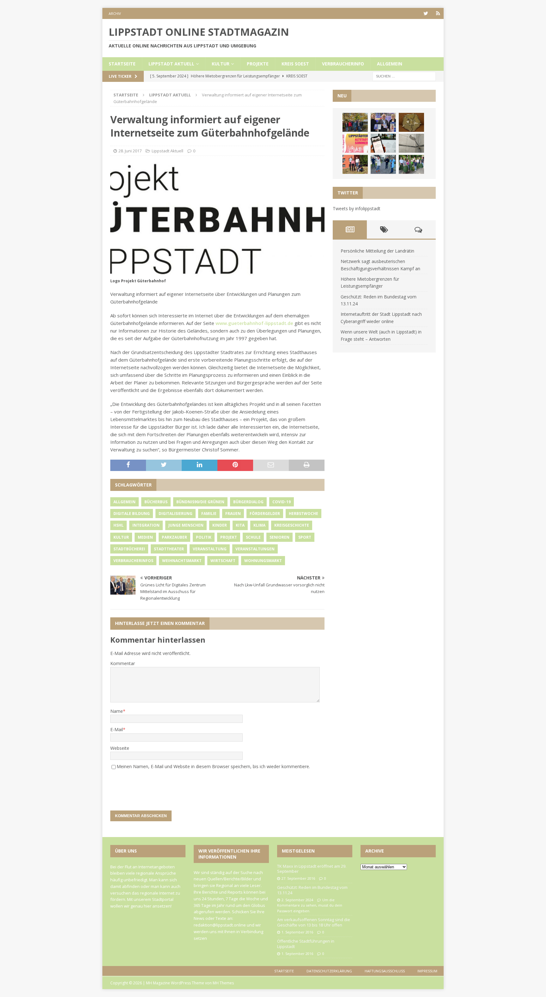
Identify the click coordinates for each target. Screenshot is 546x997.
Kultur (220, 64)
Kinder (219, 525)
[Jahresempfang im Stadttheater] (411, 122)
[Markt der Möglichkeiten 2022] (383, 122)
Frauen (233, 513)
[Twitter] (425, 13)
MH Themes (223, 983)
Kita (240, 525)
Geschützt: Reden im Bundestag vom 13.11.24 (312, 890)
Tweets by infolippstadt (356, 208)
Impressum (427, 971)
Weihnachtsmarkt (182, 560)
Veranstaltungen (255, 549)
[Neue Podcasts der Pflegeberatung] (383, 164)
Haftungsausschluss (385, 971)
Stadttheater (169, 549)
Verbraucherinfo (343, 64)
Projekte (258, 64)
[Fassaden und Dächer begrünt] (355, 164)
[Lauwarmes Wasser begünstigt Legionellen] (411, 143)
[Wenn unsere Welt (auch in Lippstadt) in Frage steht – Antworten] (355, 122)
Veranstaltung (210, 549)
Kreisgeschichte (291, 525)
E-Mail (116, 729)
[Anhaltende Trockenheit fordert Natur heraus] (411, 164)
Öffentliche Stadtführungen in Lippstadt (305, 943)
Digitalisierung (175, 513)
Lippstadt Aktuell (171, 64)
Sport (304, 537)
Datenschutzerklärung (329, 971)
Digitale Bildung (131, 513)
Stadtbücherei (129, 549)
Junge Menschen (185, 525)
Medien (145, 537)
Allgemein (389, 64)
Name (116, 711)
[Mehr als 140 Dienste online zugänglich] (383, 143)
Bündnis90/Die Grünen (200, 502)
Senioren (279, 537)
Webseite (119, 748)
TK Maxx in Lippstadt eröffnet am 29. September (311, 868)
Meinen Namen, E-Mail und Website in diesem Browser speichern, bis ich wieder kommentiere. (213, 766)
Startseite (122, 64)
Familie (208, 513)
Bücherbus (155, 502)
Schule (253, 537)
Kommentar (122, 663)
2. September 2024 (297, 899)
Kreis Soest (295, 64)
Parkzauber (174, 537)
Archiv (115, 13)
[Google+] (438, 13)
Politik (203, 537)
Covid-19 (281, 502)
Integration (146, 525)
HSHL (118, 525)
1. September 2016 (297, 932)
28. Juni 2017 (130, 151)
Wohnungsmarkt (263, 560)
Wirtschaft (222, 560)
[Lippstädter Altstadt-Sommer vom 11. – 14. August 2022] (355, 143)
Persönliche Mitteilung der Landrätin (377, 251)
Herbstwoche (303, 513)
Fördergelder (265, 513)
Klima (259, 525)
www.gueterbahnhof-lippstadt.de (254, 323)
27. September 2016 (298, 878)
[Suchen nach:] (404, 76)
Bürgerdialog (248, 502)
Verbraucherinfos (133, 560)
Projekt (228, 537)
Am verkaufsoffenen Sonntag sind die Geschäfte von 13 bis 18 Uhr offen (313, 922)
